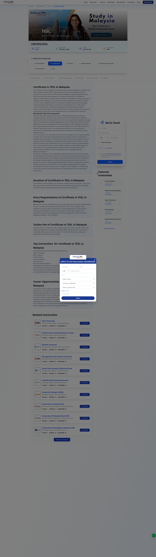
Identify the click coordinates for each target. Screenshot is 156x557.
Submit (78, 298)
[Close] (95, 260)
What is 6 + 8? (65, 291)
